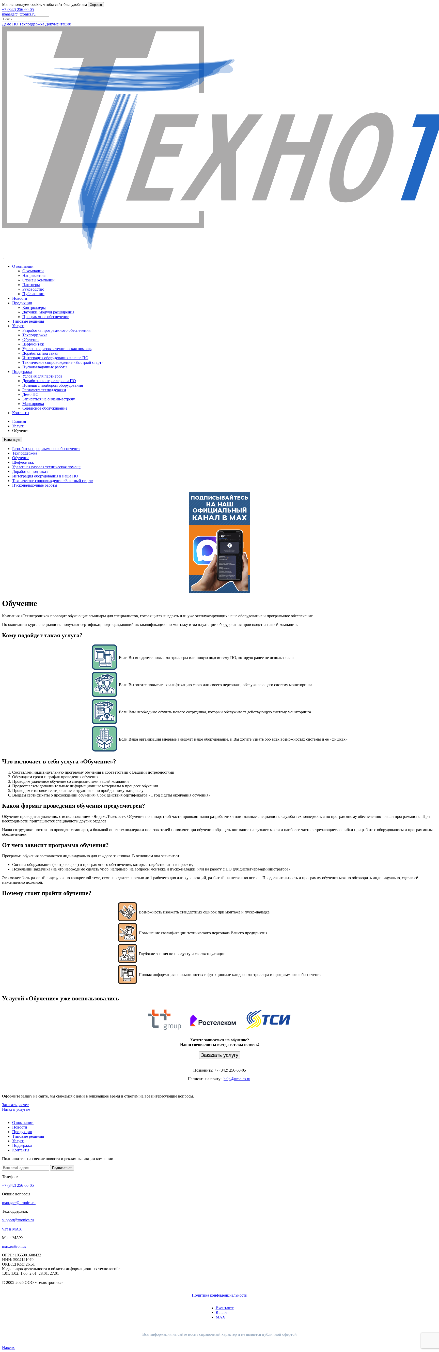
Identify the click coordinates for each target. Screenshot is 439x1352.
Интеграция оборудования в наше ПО (55, 358)
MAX (220, 1317)
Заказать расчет (15, 1105)
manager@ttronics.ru (19, 14)
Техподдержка (31, 24)
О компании (23, 266)
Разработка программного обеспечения (56, 330)
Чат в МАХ (12, 1229)
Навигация (12, 440)
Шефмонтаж (33, 344)
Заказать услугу (219, 1055)
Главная (19, 421)
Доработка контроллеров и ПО (49, 381)
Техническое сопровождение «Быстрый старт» (62, 362)
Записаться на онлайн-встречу (48, 399)
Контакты (20, 413)
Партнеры (31, 284)
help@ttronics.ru (237, 1079)
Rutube (221, 1312)
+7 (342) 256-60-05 (18, 9)
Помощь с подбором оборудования (52, 385)
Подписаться (62, 1168)
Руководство (33, 289)
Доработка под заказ (40, 353)
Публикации (33, 294)
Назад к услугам (16, 1109)
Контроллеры (34, 307)
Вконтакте (225, 1308)
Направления (33, 275)
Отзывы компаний (38, 280)
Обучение (30, 339)
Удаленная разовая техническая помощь (56, 349)
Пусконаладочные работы (44, 367)
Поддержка (22, 371)
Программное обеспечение (45, 316)
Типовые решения (28, 321)
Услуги (18, 326)
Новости (19, 298)
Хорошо (96, 5)
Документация (58, 24)
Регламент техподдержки (44, 390)
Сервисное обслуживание (44, 408)
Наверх (8, 1347)
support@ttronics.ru (18, 1220)
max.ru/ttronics (14, 1246)
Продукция (22, 303)
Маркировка (33, 403)
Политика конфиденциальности (219, 1295)
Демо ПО (10, 24)
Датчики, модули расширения (48, 312)
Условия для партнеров (42, 376)
